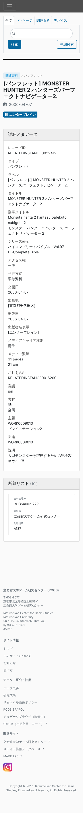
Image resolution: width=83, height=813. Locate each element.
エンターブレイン (22, 114)
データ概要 (11, 688)
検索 (14, 44)
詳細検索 (67, 44)
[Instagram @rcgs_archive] (7, 767)
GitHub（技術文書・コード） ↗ (25, 724)
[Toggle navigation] (10, 6)
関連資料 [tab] (43, 21)
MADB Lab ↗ (12, 756)
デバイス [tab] (60, 21)
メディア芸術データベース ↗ (23, 749)
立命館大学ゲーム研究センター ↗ (26, 742)
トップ (8, 648)
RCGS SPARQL (13, 709)
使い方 (8, 670)
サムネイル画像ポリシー (20, 702)
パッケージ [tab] (24, 21)
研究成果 (9, 695)
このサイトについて (17, 656)
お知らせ (9, 663)
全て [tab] (8, 21)
